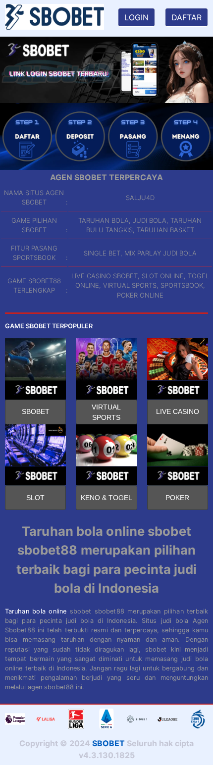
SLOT (35, 498)
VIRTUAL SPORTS (106, 412)
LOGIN (136, 17)
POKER (177, 498)
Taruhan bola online (35, 611)
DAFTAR (186, 17)
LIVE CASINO (177, 411)
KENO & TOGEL (106, 498)
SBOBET (36, 411)
